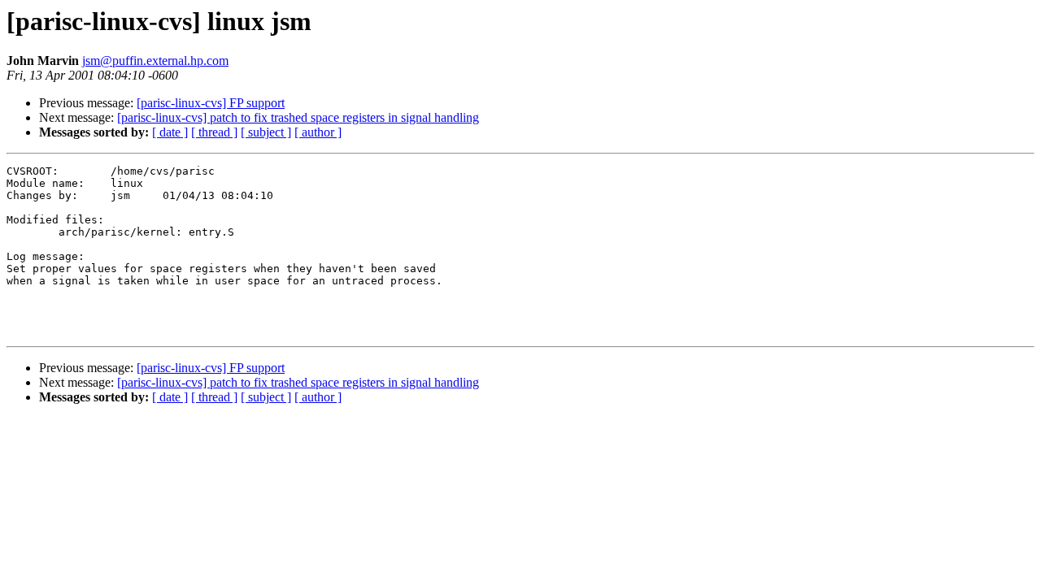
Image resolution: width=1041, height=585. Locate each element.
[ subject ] (266, 132)
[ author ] (318, 132)
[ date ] (170, 132)
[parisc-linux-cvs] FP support (211, 103)
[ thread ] (214, 132)
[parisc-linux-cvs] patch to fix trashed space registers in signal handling (298, 117)
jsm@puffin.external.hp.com (155, 60)
